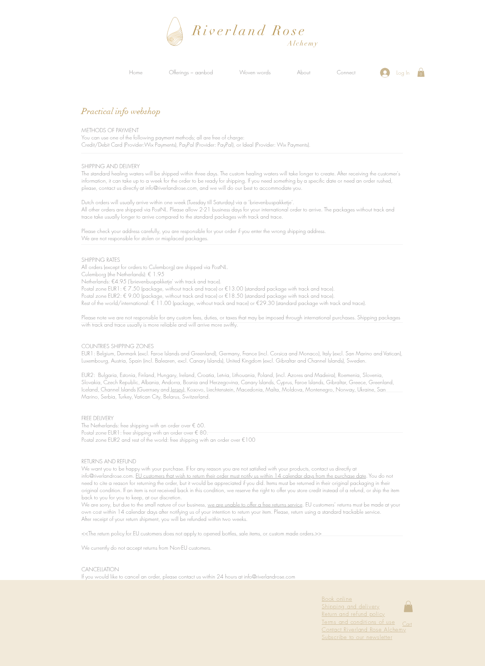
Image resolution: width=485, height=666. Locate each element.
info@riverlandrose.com (171, 187)
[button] (421, 72)
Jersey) (177, 389)
